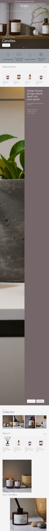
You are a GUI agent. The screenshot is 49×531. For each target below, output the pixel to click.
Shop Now (40, 401)
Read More (31, 401)
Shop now (6, 45)
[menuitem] (7, 10)
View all (44, 66)
